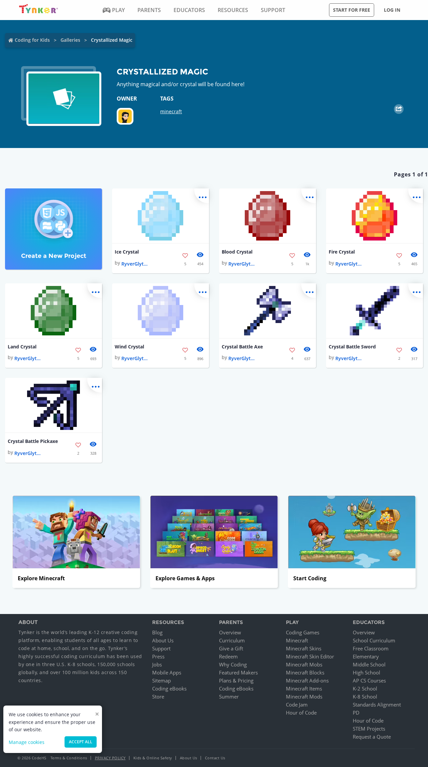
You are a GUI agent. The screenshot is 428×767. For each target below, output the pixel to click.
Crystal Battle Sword (352, 346)
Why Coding (233, 664)
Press (158, 656)
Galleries (70, 40)
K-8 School (365, 696)
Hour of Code (301, 712)
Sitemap (161, 680)
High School (366, 672)
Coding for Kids (32, 40)
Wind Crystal (129, 346)
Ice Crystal (127, 252)
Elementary (366, 656)
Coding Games (302, 632)
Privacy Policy (110, 757)
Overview (230, 632)
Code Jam (297, 704)
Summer (229, 696)
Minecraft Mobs (304, 664)
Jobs (157, 664)
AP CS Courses (369, 680)
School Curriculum (374, 640)
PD (356, 712)
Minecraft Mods (304, 696)
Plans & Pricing (236, 680)
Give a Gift (231, 648)
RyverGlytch (134, 264)
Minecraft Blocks (305, 672)
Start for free (351, 10)
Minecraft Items (304, 688)
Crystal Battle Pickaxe (33, 441)
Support (161, 648)
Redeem (228, 656)
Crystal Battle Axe (242, 346)
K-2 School (365, 688)
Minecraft (297, 640)
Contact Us (215, 757)
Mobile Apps (166, 672)
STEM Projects (369, 728)
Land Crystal (22, 346)
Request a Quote (372, 736)
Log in (392, 10)
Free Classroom (371, 648)
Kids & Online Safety (152, 757)
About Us (163, 640)
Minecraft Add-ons (307, 680)
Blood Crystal (237, 252)
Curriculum (232, 640)
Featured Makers (238, 672)
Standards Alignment (377, 704)
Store (158, 696)
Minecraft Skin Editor (310, 656)
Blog (157, 632)
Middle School (369, 664)
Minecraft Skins (303, 648)
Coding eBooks (169, 688)
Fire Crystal (342, 252)
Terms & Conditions (68, 757)
